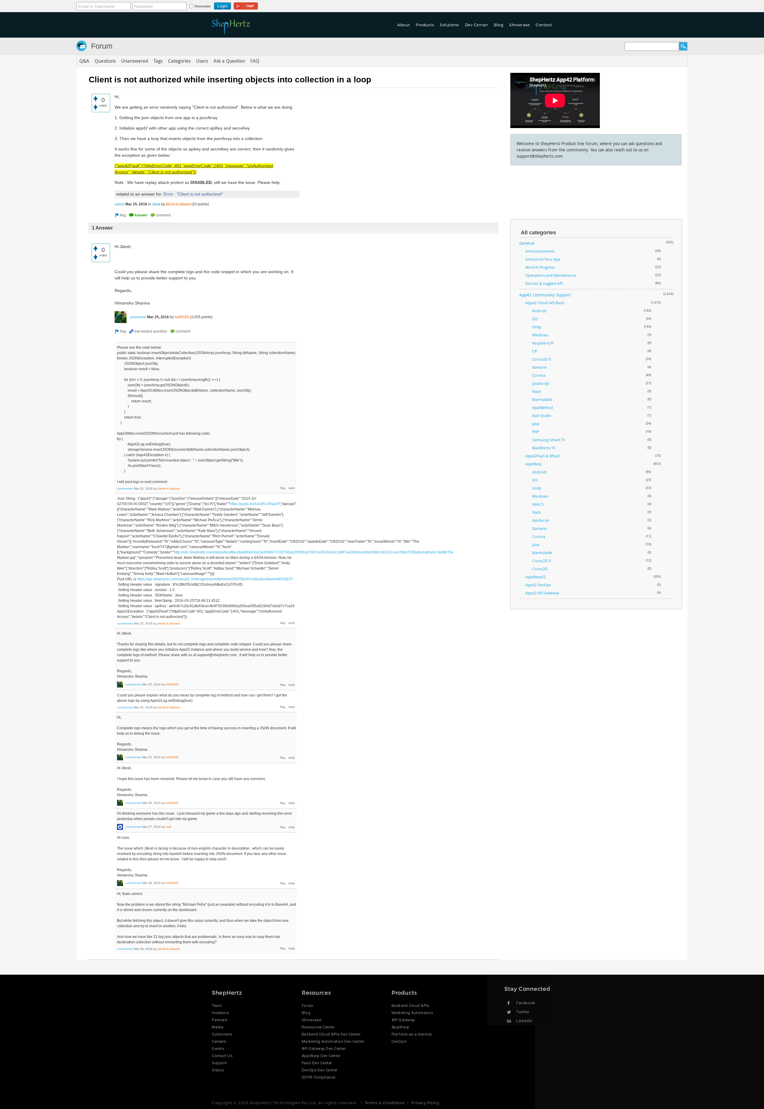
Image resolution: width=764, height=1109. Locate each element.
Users (202, 61)
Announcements (539, 251)
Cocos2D (540, 568)
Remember (203, 6)
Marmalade (542, 399)
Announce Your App (542, 259)
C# (534, 351)
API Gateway (403, 1020)
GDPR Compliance (318, 1077)
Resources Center (318, 1027)
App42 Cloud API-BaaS (544, 302)
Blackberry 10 (543, 447)
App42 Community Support (545, 295)
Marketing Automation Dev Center (333, 1041)
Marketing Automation (412, 1012)
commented (125, 488)
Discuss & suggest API (544, 283)
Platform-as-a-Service (412, 1034)
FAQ (254, 61)
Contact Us (222, 1055)
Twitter (522, 1012)
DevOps (399, 1041)
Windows (540, 335)
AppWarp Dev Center (321, 1055)
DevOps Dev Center (320, 1070)
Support (219, 1063)
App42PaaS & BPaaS (542, 456)
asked (119, 204)
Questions (105, 61)
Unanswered (134, 61)
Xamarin (539, 367)
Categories (179, 61)
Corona (538, 375)
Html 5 (537, 504)
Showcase (519, 24)
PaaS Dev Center (317, 1063)
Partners (219, 1020)
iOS (535, 319)
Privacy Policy (425, 1102)
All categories (538, 233)
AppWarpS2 (535, 576)
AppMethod (542, 407)
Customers (222, 1034)
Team (217, 1005)
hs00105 (182, 317)
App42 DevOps (538, 584)
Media (218, 1027)
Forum (102, 46)
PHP (535, 431)
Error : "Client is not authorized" (193, 194)
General (527, 243)
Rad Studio (541, 415)
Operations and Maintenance (550, 275)
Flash (536, 391)
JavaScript (540, 383)
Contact (544, 24)
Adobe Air (540, 520)
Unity (536, 327)
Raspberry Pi (543, 343)
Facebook (525, 1003)
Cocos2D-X (541, 359)
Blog (306, 1012)
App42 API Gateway (542, 593)
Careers (219, 1041)
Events (218, 1048)
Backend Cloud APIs (410, 1005)
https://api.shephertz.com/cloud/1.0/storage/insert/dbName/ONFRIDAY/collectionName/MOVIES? (215, 579)
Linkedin (524, 1021)
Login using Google (246, 5)
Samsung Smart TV (548, 439)
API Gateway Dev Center (324, 1048)
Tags (158, 61)
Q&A (84, 61)
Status (218, 1070)
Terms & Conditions (384, 1102)
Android (539, 310)
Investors (220, 1012)
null (168, 826)
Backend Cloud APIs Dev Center (331, 1034)
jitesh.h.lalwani (178, 204)
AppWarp (533, 464)
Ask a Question (229, 61)
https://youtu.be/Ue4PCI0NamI (254, 504)
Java (156, 204)
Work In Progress (540, 267)
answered (138, 317)
